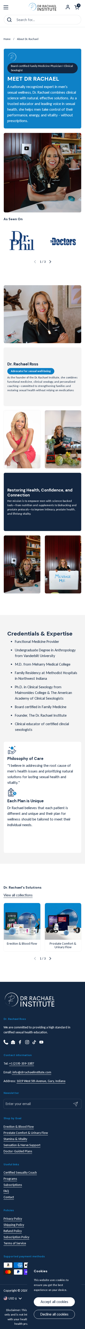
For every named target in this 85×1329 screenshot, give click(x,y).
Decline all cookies (54, 1314)
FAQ (6, 1191)
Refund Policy (13, 1231)
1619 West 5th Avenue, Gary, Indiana (41, 1081)
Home (7, 39)
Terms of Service (15, 1243)
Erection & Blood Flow (19, 1127)
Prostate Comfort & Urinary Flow (26, 1133)
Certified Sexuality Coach (20, 1173)
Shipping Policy (14, 1225)
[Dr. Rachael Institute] (42, 7)
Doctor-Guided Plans (18, 1151)
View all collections (18, 895)
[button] (76, 7)
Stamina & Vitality (15, 1139)
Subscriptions (13, 1185)
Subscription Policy (16, 1237)
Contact (9, 1197)
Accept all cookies (54, 1301)
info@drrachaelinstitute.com (31, 1072)
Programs (10, 1179)
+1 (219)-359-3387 (21, 1063)
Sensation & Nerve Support (22, 1145)
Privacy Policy (13, 1219)
